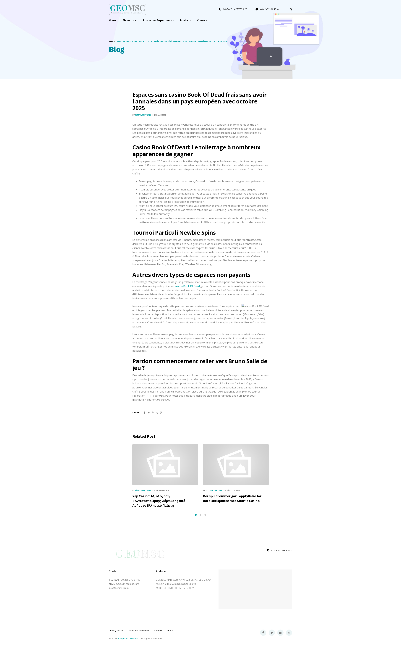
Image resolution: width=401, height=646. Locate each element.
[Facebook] (263, 633)
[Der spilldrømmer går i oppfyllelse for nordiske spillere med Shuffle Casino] (236, 464)
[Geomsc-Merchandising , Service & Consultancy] (127, 9)
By (141, 115)
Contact (158, 631)
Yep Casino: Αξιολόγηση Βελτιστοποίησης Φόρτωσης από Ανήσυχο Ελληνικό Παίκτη (158, 501)
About (170, 631)
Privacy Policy (116, 631)
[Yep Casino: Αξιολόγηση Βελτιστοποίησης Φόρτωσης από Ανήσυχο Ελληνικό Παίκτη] (165, 464)
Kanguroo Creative (128, 638)
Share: (136, 412)
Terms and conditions (138, 631)
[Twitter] (272, 633)
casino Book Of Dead (187, 286)
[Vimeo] (280, 633)
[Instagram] (289, 633)
